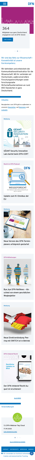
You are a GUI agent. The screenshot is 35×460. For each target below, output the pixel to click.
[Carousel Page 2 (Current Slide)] (17, 51)
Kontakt (5, 449)
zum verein (7, 39)
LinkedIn (4, 110)
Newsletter (12, 107)
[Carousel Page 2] (17, 437)
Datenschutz (14, 449)
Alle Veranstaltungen (17, 441)
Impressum (23, 449)
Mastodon (22, 107)
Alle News (17, 398)
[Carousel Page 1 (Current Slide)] (15, 437)
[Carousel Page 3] (20, 51)
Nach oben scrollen (32, 453)
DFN (31, 4)
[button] (3, 4)
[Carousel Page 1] (15, 51)
